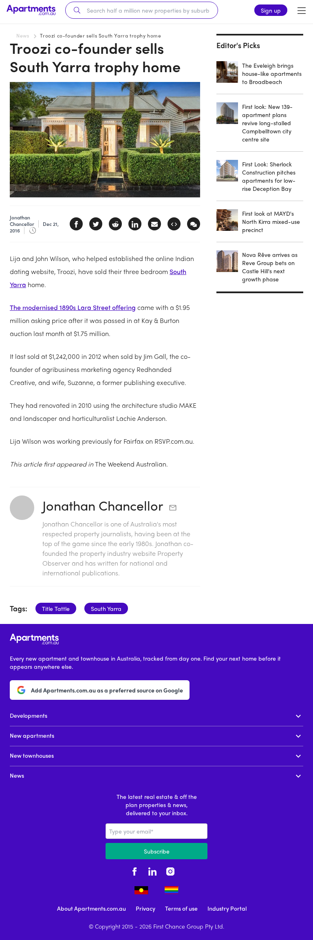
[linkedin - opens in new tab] (152, 871)
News (22, 35)
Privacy (145, 908)
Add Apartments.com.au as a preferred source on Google (107, 690)
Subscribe (157, 851)
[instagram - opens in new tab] (170, 871)
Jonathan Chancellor (102, 505)
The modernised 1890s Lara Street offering (73, 307)
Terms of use (181, 908)
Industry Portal (227, 908)
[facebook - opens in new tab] (134, 871)
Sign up (271, 10)
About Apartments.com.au (91, 908)
